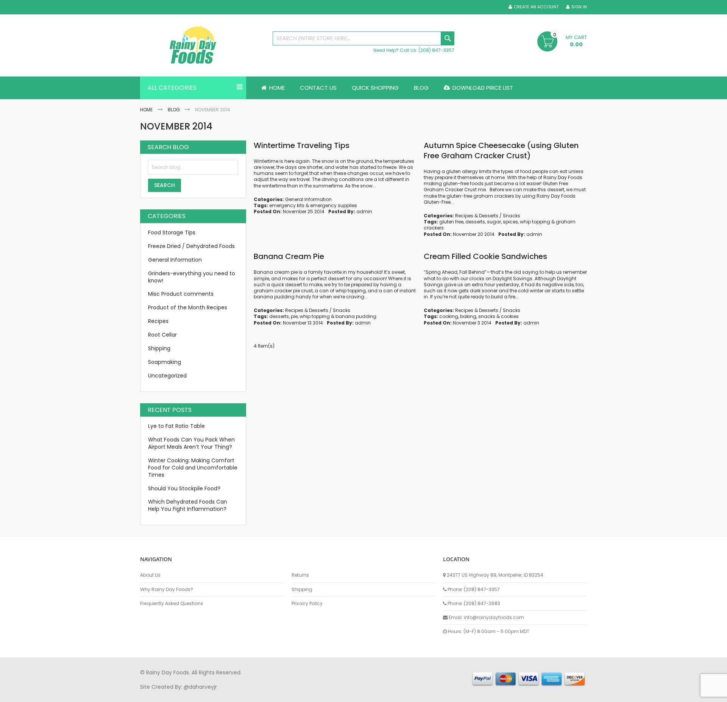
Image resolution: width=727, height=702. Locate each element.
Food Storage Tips (171, 232)
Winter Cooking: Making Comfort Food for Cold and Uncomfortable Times (192, 468)
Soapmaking (164, 362)
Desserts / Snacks (499, 215)
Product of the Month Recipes (187, 307)
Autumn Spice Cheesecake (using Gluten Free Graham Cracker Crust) (501, 150)
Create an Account (536, 7)
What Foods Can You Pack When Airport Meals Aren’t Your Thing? (191, 443)
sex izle (286, 694)
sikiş (162, 694)
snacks (486, 316)
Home (146, 109)
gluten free (451, 221)
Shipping (159, 348)
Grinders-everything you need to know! (191, 277)
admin (364, 211)
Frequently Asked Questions (171, 604)
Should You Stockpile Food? (184, 488)
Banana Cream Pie (289, 256)
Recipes (464, 215)
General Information (308, 199)
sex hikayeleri (449, 694)
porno (148, 694)
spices (510, 221)
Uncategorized (167, 375)
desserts (475, 221)
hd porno (264, 694)
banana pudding (355, 316)
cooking (448, 316)
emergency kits (286, 205)
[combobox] (363, 38)
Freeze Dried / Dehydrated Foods (191, 246)
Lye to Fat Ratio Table (176, 426)
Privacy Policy (307, 604)
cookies (510, 316)
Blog (174, 109)
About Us (150, 575)
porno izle (181, 694)
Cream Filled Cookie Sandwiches (485, 256)
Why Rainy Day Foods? (166, 590)
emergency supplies (333, 205)
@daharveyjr (200, 687)
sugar (494, 221)
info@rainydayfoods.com (494, 617)
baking (468, 316)
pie (294, 316)
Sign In (579, 7)
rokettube (418, 694)
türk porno (389, 694)
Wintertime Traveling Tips (301, 145)
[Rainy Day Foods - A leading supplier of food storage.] (202, 45)
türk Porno (310, 694)
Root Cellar (162, 335)
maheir (205, 694)
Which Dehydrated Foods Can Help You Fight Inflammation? (187, 505)
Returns (300, 575)
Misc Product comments (181, 294)
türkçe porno (233, 694)
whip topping (535, 221)
